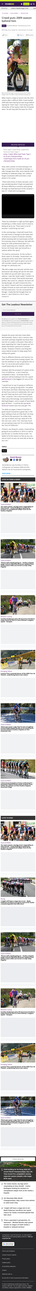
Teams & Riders (14, 13)
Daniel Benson (13, 25)
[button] (34, 4)
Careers (4, 1270)
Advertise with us (7, 1274)
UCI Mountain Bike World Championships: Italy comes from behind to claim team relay (19, 1200)
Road (4, 451)
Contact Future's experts (9, 1255)
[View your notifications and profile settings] (21, 4)
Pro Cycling (5, 13)
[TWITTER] (11, 460)
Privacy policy (6, 1259)
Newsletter (30, 35)
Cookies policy (6, 1262)
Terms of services (22, 319)
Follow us (21, 35)
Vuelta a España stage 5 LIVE (19, 8)
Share (6, 35)
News (4, 26)
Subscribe (26, 4)
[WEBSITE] (17, 460)
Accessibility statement (9, 1266)
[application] (18, 205)
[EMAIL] (20, 460)
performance (6, 379)
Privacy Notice (24, 320)
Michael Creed (24, 13)
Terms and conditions (8, 1251)
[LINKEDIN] (14, 460)
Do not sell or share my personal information (15, 1278)
